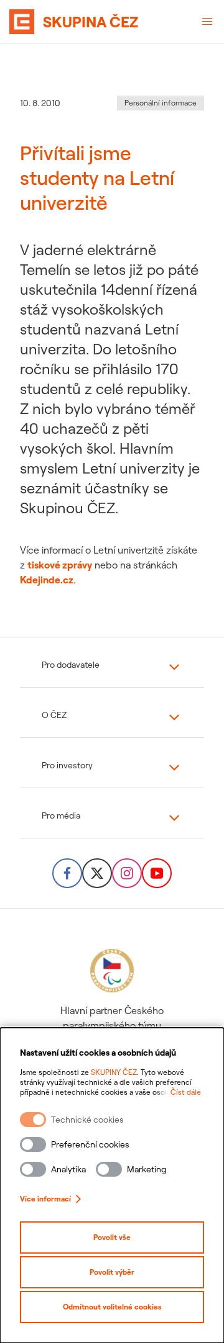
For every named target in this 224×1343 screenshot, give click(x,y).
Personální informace (160, 102)
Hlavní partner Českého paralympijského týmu (112, 1017)
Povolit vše (112, 1237)
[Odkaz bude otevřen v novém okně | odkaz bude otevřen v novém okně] (67, 873)
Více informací (45, 1198)
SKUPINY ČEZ (114, 1072)
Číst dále (185, 1092)
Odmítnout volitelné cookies (112, 1306)
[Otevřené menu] (207, 21)
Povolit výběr (112, 1272)
